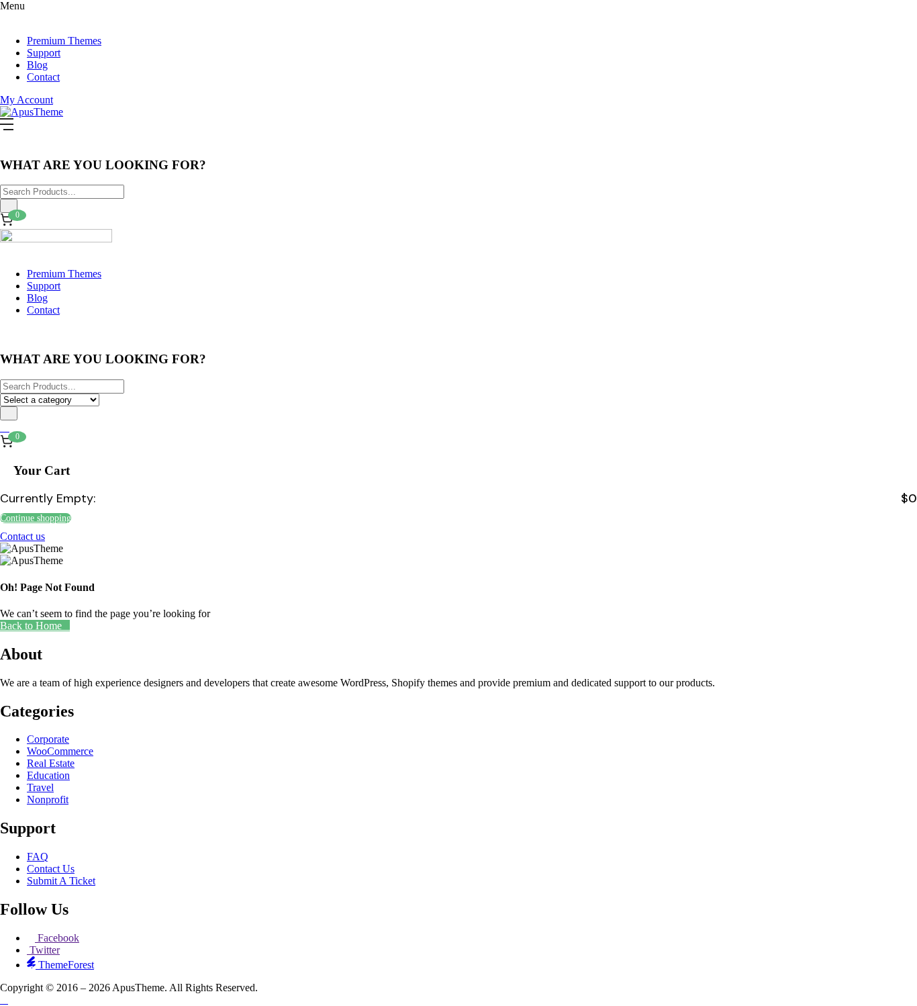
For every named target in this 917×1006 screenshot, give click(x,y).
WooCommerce (60, 751)
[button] (6, 221)
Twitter (43, 950)
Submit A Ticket (61, 880)
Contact (43, 77)
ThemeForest (65, 964)
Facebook (57, 938)
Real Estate (51, 763)
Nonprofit (47, 799)
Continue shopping (35, 518)
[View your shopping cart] (6, 443)
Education (48, 775)
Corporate (48, 739)
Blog (37, 65)
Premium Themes (64, 40)
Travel (40, 787)
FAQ (37, 856)
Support (43, 52)
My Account (26, 99)
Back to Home (31, 625)
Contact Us (51, 868)
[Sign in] (4, 427)
